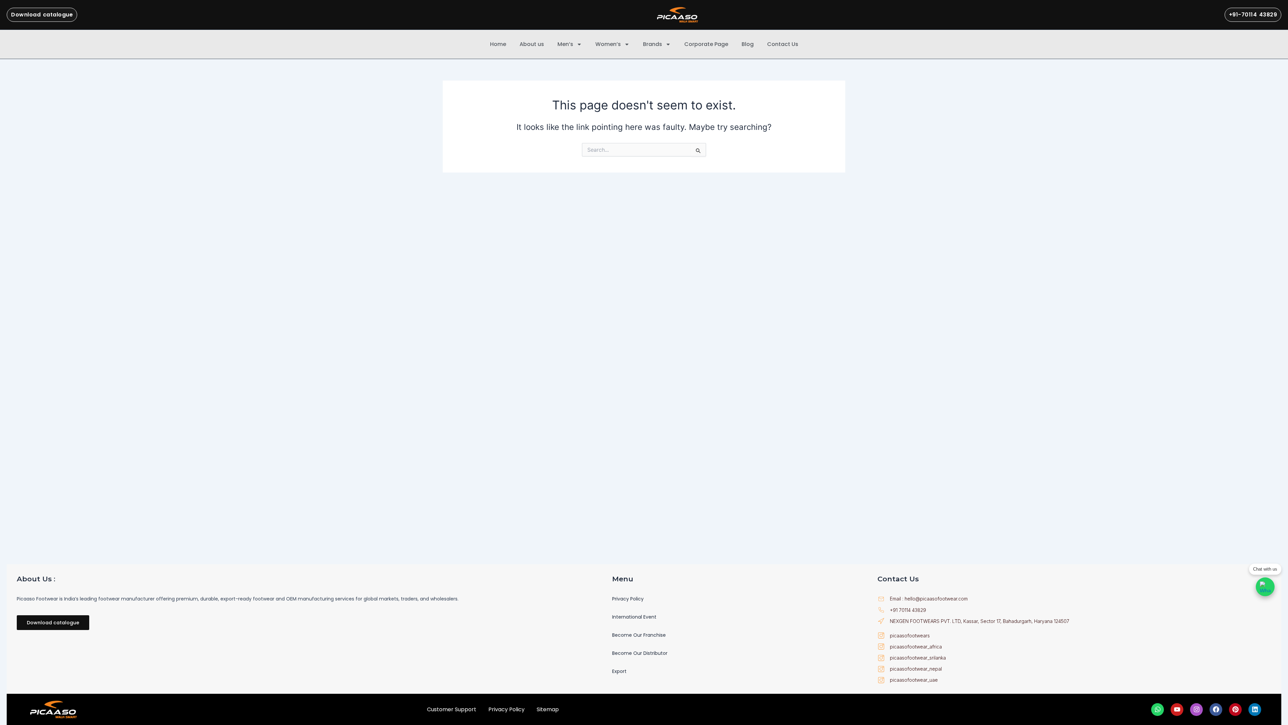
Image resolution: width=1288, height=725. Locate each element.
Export (619, 671)
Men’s (565, 44)
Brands (652, 44)
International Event (634, 617)
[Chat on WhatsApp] (1265, 587)
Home (498, 44)
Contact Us (782, 44)
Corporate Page (706, 44)
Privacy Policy (628, 598)
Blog (748, 44)
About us (532, 44)
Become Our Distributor (639, 653)
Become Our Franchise (639, 635)
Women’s (608, 44)
